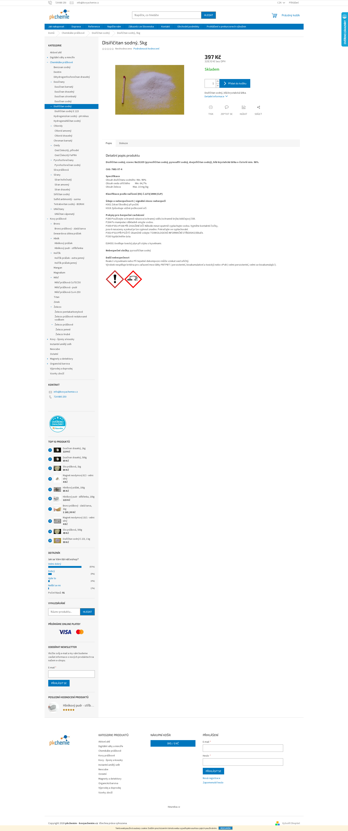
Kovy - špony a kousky (62, 339)
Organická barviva (60, 364)
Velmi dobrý (54, 564)
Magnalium (59, 273)
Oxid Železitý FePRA (66, 155)
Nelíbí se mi (54, 585)
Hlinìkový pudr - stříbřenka (69, 248)
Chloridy (58, 126)
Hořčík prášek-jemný (66, 263)
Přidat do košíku (237, 83)
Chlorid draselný (63, 136)
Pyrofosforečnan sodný (68, 165)
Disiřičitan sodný (63, 106)
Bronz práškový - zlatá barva (70, 229)
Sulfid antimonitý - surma (67, 199)
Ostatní (54, 354)
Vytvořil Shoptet (291, 823)
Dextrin (57, 72)
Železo (57, 307)
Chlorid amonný (63, 131)
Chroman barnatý (63, 141)
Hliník (56, 238)
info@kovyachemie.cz (66, 392)
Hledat (208, 15)
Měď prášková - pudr (66, 287)
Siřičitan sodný (62, 194)
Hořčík (57, 253)
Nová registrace (211, 778)
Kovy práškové (58, 219)
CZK (279, 2)
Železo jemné (63, 329)
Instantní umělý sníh (60, 344)
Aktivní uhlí (56, 52)
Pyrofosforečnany (64, 160)
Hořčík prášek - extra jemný (69, 258)
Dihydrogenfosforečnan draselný (72, 77)
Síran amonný (62, 185)
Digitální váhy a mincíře (62, 57)
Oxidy (57, 145)
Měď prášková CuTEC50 (68, 282)
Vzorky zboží (57, 373)
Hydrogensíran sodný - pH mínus (71, 116)
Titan (56, 297)
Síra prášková (61, 170)
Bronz (57, 224)
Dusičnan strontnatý (65, 96)
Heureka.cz (174, 807)
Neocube (55, 349)
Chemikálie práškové (61, 62)
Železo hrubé (63, 334)
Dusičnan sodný (63, 101)
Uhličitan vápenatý (65, 214)
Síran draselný (62, 189)
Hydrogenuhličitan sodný (67, 121)
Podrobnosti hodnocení (146, 49)
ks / (173, 743)
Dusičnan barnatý (64, 87)
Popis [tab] (109, 143)
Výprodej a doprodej (61, 369)
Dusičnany (59, 82)
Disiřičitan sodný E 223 (67, 111)
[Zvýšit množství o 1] (217, 81)
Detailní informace (214, 96)
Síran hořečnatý (63, 180)
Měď (56, 277)
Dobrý (51, 571)
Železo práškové (64, 325)
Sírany (57, 175)
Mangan (58, 268)
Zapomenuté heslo (213, 782)
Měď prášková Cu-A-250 (67, 292)
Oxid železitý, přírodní (67, 150)
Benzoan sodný (62, 67)
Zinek (57, 302)
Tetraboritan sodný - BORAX (69, 204)
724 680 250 (60, 397)
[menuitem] (56, 27)
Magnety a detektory (61, 359)
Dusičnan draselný (64, 92)
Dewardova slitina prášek (67, 233)
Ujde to (52, 578)
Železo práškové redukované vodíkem (71, 318)
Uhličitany (59, 209)
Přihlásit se (59, 683)
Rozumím (225, 828)
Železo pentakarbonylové (69, 312)
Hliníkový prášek (64, 243)
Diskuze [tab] (123, 143)
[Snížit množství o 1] (217, 85)
